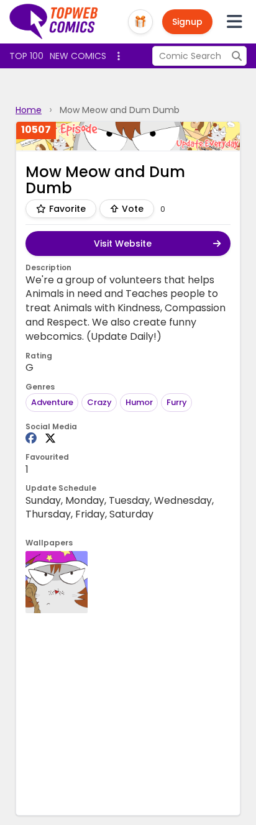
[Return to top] (54, 21)
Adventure (52, 402)
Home (29, 110)
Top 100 (26, 56)
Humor (139, 402)
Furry (177, 402)
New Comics (78, 56)
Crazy (99, 402)
